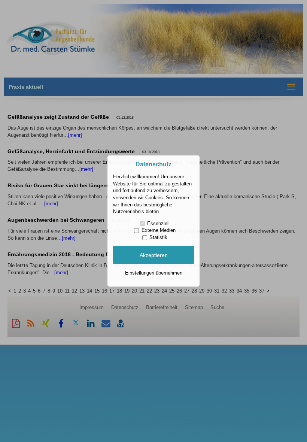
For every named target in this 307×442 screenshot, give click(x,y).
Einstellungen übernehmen (153, 273)
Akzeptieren (154, 255)
